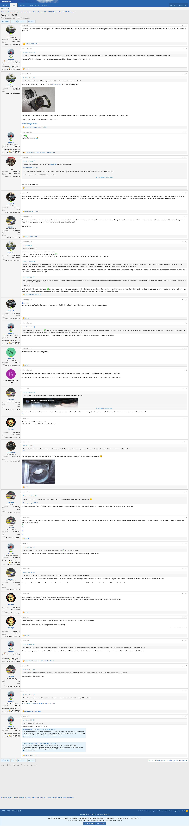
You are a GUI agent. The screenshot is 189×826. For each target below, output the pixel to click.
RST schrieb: (26, 245)
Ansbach (17, 458)
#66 (186, 492)
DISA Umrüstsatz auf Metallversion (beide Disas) (39, 730)
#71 (186, 617)
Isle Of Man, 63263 (14, 173)
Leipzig (18, 209)
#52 (186, 49)
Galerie (44, 5)
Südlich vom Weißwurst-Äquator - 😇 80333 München (11, 67)
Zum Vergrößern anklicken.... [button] (104, 177)
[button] (26, 5)
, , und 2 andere (35, 127)
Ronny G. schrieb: (28, 261)
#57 (186, 216)
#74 (186, 691)
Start (183, 811)
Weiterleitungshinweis (29, 124)
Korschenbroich (15, 434)
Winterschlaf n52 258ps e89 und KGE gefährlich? (39, 743)
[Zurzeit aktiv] (11, 34)
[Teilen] (183, 25)
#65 (186, 442)
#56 (186, 193)
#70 (186, 594)
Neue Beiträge (34, 5)
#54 (186, 132)
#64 (186, 418)
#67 (186, 517)
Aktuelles (22, 5)
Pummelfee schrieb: (29, 496)
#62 (186, 370)
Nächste (30, 21)
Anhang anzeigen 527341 (30, 503)
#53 (186, 74)
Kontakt (140, 811)
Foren (14, 5)
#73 (186, 666)
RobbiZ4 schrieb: (28, 78)
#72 (186, 641)
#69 (186, 568)
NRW (18, 234)
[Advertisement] (60, 781)
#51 (186, 25)
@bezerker (25, 303)
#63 (186, 389)
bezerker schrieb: (28, 53)
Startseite (5, 5)
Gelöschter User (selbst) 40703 (11, 18)
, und (32, 294)
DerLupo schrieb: (28, 393)
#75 (186, 716)
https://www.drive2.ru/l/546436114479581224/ (38, 703)
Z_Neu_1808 (6, 811)
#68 (186, 543)
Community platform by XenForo (94, 814)
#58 (186, 242)
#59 (186, 299)
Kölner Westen (16, 41)
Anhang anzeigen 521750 (30, 168)
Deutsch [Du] (17, 811)
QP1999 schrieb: (27, 277)
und (32, 44)
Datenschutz (163, 811)
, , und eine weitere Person (40, 152)
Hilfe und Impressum (174, 811)
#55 (186, 157)
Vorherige (6, 21)
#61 (186, 348)
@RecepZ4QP (56, 84)
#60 (186, 323)
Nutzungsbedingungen (151, 811)
